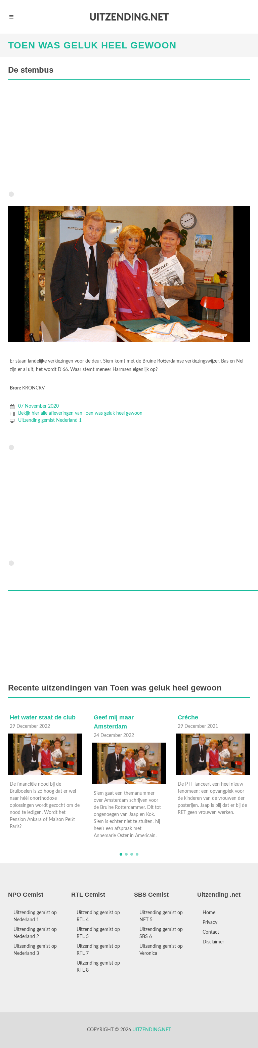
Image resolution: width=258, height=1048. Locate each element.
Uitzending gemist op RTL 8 (98, 967)
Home (209, 912)
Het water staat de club (43, 717)
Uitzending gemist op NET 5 (161, 916)
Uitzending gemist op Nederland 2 (35, 933)
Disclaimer (213, 942)
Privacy (210, 922)
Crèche (188, 717)
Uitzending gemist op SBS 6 (161, 933)
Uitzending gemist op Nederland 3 (35, 950)
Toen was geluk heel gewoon (92, 45)
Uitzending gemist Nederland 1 (50, 420)
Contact (211, 932)
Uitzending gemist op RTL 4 (98, 916)
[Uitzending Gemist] (129, 17)
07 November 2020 (38, 406)
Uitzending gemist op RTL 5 (98, 933)
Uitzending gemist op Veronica (161, 950)
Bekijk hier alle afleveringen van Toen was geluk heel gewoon (80, 413)
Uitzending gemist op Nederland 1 (35, 916)
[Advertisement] (129, 137)
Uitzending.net (151, 1029)
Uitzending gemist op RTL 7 (98, 950)
